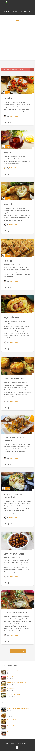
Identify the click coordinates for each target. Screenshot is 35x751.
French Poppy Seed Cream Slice (16, 682)
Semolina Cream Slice (13, 671)
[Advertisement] (17, 41)
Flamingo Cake (11, 688)
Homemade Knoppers (14, 726)
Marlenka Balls (11, 720)
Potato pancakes (12, 714)
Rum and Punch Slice (13, 676)
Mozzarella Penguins (13, 732)
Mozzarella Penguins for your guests (18, 708)
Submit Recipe (26, 11)
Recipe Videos (13, 116)
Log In (17, 11)
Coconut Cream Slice (13, 694)
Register (8, 11)
